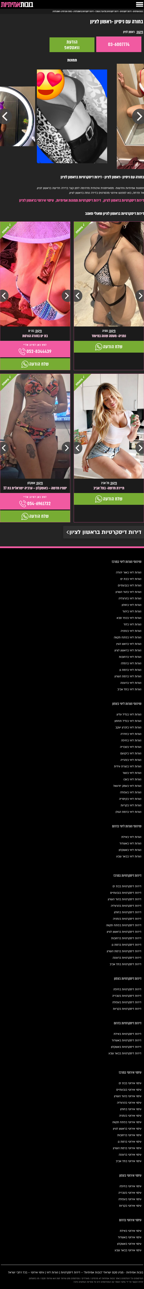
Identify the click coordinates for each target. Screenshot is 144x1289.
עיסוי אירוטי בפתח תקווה (126, 1122)
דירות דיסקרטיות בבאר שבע (125, 1053)
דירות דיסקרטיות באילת (127, 1034)
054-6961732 (39, 503)
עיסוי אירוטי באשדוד (129, 1237)
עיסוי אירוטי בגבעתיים (128, 1090)
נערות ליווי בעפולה (130, 792)
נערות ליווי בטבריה (130, 747)
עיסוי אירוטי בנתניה (130, 1116)
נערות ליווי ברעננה (130, 683)
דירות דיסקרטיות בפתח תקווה (123, 925)
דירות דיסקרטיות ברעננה (127, 958)
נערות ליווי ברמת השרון (127, 676)
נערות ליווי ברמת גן (130, 670)
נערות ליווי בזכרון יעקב (128, 727)
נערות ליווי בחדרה (130, 734)
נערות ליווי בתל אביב (129, 689)
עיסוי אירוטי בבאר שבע (128, 1250)
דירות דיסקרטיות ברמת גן (126, 945)
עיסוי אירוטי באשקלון (129, 1244)
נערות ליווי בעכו (132, 779)
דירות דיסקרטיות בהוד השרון (124, 899)
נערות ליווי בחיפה (131, 740)
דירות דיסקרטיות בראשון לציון (124, 200)
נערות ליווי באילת (131, 837)
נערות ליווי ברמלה (131, 663)
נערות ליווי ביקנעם (130, 753)
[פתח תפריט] (139, 4)
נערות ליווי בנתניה (131, 631)
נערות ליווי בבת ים (130, 579)
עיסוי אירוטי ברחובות (129, 1135)
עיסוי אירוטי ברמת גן (129, 1142)
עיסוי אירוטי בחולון (130, 1109)
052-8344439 (39, 351)
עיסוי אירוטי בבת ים (130, 1083)
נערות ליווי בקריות (131, 805)
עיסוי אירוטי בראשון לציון (36, 200)
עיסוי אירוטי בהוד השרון (127, 1096)
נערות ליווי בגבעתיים (129, 585)
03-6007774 (119, 44)
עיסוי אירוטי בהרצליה (129, 1103)
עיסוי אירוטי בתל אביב (128, 1161)
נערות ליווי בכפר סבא (129, 618)
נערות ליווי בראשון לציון (127, 650)
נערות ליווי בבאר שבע (128, 856)
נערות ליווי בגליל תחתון (127, 721)
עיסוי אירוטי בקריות (130, 1206)
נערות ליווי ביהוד (131, 611)
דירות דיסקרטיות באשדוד (126, 1040)
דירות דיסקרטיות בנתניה (127, 919)
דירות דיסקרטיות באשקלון (126, 1047)
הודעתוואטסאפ (72, 45)
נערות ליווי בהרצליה (130, 598)
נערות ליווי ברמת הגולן (128, 812)
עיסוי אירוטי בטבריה (129, 1193)
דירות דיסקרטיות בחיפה (127, 989)
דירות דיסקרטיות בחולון (127, 912)
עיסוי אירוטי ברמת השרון (127, 1148)
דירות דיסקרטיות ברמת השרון (124, 951)
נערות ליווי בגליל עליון (129, 714)
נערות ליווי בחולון (131, 605)
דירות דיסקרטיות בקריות (127, 1009)
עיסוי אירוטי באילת (130, 1231)
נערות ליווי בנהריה (130, 760)
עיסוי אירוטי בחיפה (130, 1186)
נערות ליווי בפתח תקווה (127, 637)
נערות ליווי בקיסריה (130, 799)
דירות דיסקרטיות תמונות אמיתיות (78, 200)
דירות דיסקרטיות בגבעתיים (125, 893)
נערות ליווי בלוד (132, 624)
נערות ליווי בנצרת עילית (127, 766)
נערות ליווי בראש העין (128, 644)
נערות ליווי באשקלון (130, 850)
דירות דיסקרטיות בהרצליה (126, 906)
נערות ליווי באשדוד (130, 843)
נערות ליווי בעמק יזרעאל (127, 786)
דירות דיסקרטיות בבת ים (127, 886)
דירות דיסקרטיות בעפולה (126, 1002)
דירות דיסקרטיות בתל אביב (125, 964)
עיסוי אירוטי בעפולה (129, 1199)
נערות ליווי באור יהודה (128, 572)
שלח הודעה (113, 346)
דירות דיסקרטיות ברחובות (126, 938)
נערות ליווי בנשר (132, 773)
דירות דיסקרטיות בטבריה (126, 996)
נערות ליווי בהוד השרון (128, 592)
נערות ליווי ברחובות (130, 657)
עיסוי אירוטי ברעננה (130, 1155)
